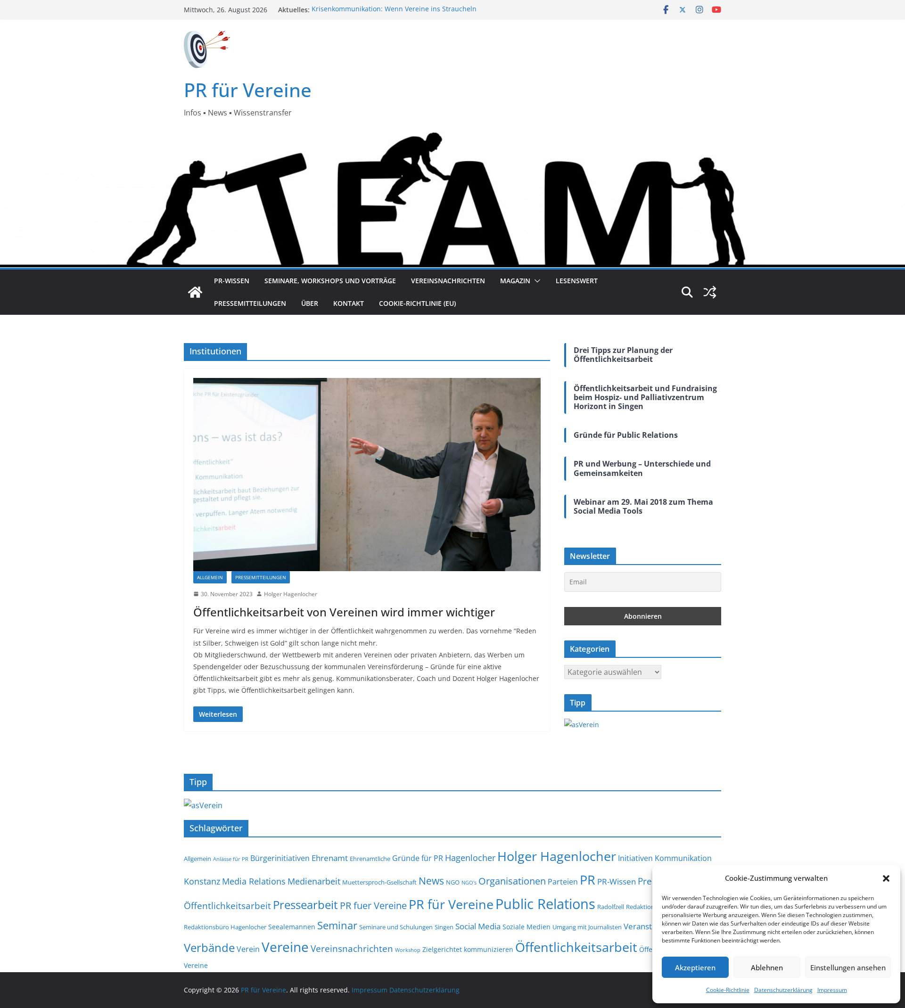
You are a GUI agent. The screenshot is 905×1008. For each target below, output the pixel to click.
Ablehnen (767, 967)
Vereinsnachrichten (448, 280)
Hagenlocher (470, 857)
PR (587, 879)
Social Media (478, 926)
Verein (248, 949)
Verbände (209, 947)
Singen (444, 927)
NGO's (469, 882)
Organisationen (512, 881)
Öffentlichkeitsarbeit (576, 947)
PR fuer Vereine (373, 905)
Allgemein (210, 577)
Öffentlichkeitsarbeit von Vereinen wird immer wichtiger (344, 612)
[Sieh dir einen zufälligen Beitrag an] (710, 292)
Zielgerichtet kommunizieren (467, 949)
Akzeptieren (695, 967)
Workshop (407, 950)
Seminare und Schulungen (396, 927)
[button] (886, 878)
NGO (453, 882)
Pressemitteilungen (250, 303)
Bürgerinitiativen (280, 858)
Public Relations (545, 903)
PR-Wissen (231, 280)
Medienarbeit (314, 881)
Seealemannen (291, 926)
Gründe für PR (417, 858)
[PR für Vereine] (195, 292)
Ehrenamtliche (370, 859)
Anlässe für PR (230, 859)
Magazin (515, 280)
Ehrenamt (330, 857)
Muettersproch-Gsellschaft (379, 882)
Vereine (285, 947)
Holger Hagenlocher (290, 594)
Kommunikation (683, 858)
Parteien (563, 882)
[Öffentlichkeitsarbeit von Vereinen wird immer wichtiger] (367, 474)
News (431, 880)
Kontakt (348, 303)
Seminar (337, 925)
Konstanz (202, 881)
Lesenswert (577, 280)
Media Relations (254, 881)
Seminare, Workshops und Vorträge (330, 280)
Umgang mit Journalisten (587, 927)
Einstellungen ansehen (848, 967)
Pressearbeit (305, 904)
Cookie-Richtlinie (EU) (417, 303)
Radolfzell (610, 907)
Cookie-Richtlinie (727, 990)
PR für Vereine (248, 90)
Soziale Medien (526, 926)
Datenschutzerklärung (783, 990)
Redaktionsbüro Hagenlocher (225, 927)
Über (309, 303)
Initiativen (635, 858)
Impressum (832, 990)
